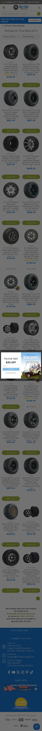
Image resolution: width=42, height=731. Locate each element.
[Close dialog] (40, 354)
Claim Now (11, 369)
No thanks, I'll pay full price (11, 373)
